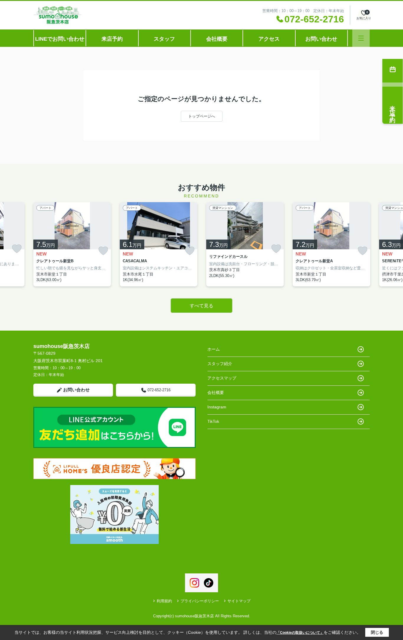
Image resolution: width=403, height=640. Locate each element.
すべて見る (201, 305)
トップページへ (201, 116)
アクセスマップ (221, 378)
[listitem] (72, 244)
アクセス (269, 39)
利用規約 (164, 601)
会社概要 (216, 39)
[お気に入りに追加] (17, 248)
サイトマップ (238, 601)
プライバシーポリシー (200, 601)
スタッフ (164, 39)
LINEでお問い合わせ (59, 39)
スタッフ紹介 (219, 363)
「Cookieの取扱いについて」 (300, 633)
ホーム (213, 349)
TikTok (213, 421)
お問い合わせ (321, 39)
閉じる (377, 632)
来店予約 (112, 39)
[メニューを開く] (361, 38)
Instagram (216, 407)
